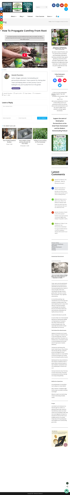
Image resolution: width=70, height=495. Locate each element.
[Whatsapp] (1, 22)
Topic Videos (28, 93)
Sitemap (54, 249)
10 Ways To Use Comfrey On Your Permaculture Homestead (61, 225)
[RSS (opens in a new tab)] (66, 5)
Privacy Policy (55, 242)
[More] (1, 28)
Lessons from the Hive (56, 261)
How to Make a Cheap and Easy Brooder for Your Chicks (24, 142)
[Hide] (0, 30)
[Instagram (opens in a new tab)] (58, 5)
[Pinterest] (1, 20)
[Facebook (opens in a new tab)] (54, 5)
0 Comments (37, 93)
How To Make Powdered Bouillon (9, 141)
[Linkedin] (1, 17)
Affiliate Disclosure (57, 247)
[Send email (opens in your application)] (66, 9)
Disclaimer (54, 245)
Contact (54, 248)
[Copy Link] (1, 25)
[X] (1, 11)
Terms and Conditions (57, 244)
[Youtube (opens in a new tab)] (62, 5)
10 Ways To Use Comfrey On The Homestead (40, 141)
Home (50, 21)
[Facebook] (1, 9)
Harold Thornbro (17, 75)
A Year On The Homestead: (60, 92)
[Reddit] (1, 14)
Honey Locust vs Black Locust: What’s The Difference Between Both (61, 201)
